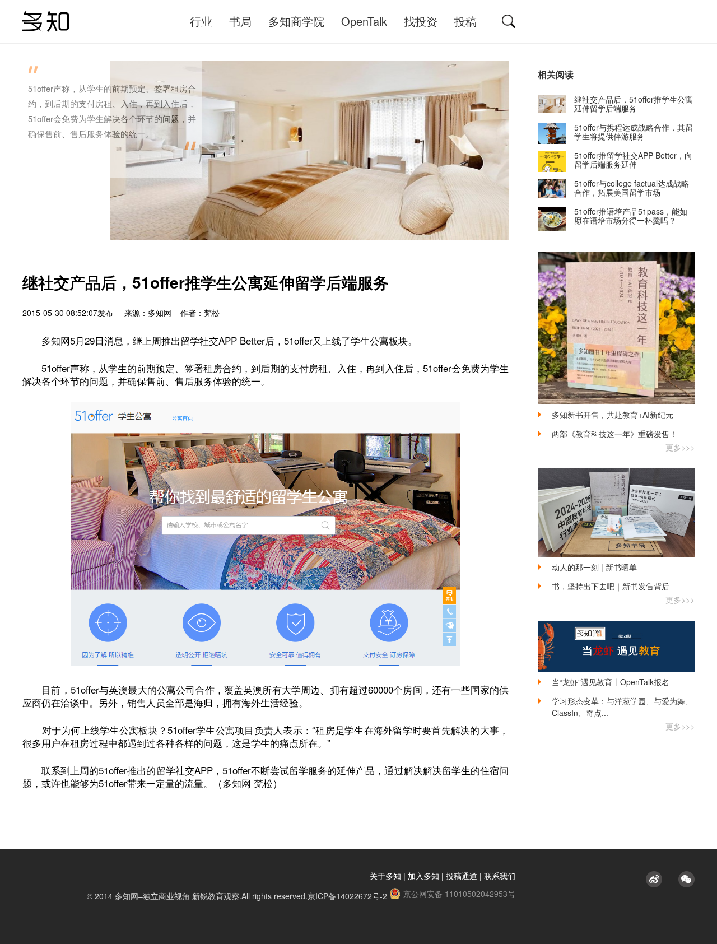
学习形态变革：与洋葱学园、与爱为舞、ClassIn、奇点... (622, 706)
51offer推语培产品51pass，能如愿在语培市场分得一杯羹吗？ (630, 216)
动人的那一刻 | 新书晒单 (594, 567)
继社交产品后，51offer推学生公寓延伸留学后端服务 (633, 104)
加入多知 (423, 875)
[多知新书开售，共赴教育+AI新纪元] (616, 328)
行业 (201, 21)
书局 (240, 21)
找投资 (420, 21)
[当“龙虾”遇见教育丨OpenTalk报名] (616, 646)
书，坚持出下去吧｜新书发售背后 (610, 586)
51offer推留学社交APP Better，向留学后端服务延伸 (633, 160)
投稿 (465, 21)
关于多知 (385, 875)
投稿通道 (461, 875)
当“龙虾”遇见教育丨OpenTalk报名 (610, 681)
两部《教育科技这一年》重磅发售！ (614, 433)
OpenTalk (364, 21)
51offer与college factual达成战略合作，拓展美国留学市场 (631, 188)
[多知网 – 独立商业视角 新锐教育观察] (45, 21)
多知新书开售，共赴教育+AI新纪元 (612, 414)
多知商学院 (296, 21)
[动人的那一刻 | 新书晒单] (616, 512)
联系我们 (499, 875)
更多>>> (680, 447)
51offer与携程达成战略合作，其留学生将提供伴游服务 (633, 132)
